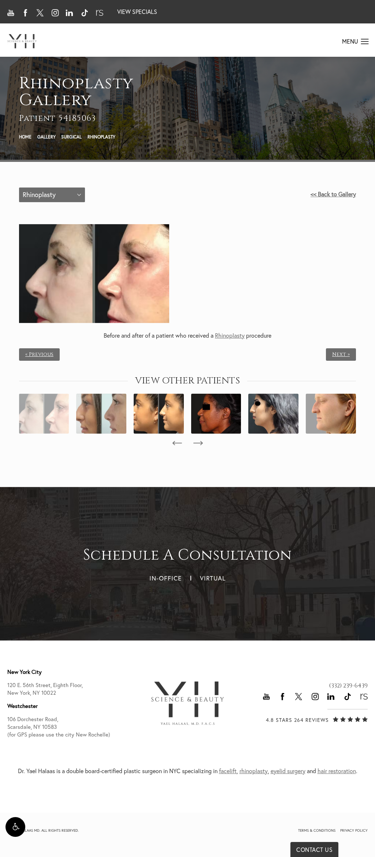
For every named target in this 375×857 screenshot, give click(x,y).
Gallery (46, 137)
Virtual (213, 578)
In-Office (165, 578)
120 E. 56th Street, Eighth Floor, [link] (45, 689)
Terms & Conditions (316, 830)
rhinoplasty (254, 771)
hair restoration (337, 771)
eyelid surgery (288, 771)
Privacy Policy (354, 830)
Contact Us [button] (314, 849)
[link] (348, 686)
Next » (341, 354)
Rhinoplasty (101, 137)
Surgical (71, 137)
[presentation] (177, 443)
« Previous (39, 354)
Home (25, 137)
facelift (228, 771)
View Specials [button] (137, 11)
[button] (15, 827)
